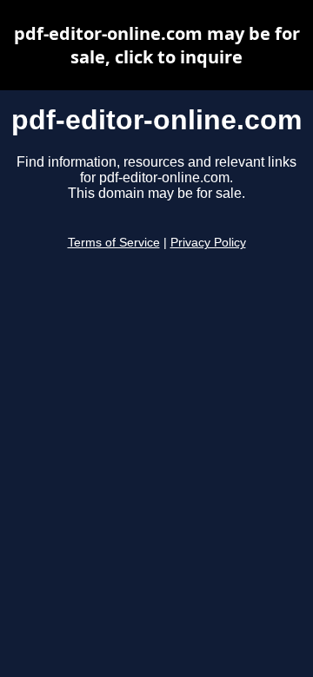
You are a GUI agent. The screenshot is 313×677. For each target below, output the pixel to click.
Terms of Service (114, 242)
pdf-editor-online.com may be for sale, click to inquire (157, 45)
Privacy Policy (208, 242)
